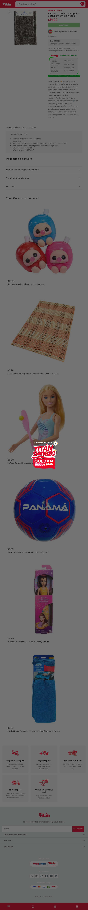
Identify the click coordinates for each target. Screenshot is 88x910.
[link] (44, 455)
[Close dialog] (55, 443)
